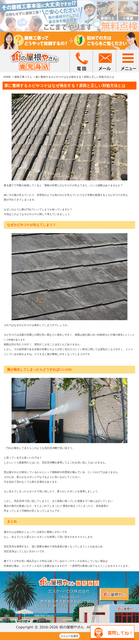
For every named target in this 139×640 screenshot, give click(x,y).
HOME (7, 76)
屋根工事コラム (23, 76)
